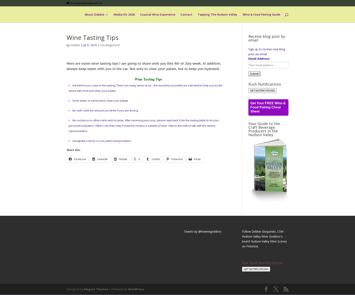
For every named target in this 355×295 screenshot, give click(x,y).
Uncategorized (110, 45)
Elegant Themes (96, 289)
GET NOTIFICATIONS (262, 90)
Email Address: (259, 59)
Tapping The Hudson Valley (217, 14)
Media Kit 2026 (124, 14)
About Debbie (94, 14)
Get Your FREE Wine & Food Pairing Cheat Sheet (268, 107)
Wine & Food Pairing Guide (261, 14)
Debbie (75, 45)
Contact (186, 14)
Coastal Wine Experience (157, 14)
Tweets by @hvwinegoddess (202, 231)
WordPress (136, 289)
